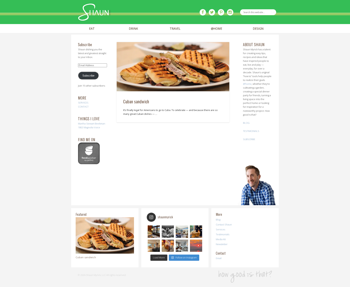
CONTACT (83, 106)
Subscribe (88, 75)
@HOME (216, 29)
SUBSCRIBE (249, 139)
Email (218, 258)
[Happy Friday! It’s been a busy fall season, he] (182, 231)
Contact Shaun (224, 224)
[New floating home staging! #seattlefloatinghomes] (154, 246)
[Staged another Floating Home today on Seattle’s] (182, 246)
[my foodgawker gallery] (89, 163)
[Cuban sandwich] (173, 66)
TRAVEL (175, 29)
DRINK (133, 29)
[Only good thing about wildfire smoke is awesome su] (196, 246)
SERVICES (83, 102)
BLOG (246, 122)
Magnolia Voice (92, 127)
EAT (92, 29)
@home (247, 83)
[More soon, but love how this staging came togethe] (196, 231)
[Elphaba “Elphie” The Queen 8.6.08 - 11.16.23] (168, 231)
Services (220, 229)
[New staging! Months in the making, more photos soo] (154, 231)
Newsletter (222, 244)
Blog (218, 219)
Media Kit (221, 239)
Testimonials (222, 234)
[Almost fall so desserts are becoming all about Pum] (168, 246)
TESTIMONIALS (251, 131)
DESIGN (258, 29)
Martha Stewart (86, 123)
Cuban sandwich (136, 101)
